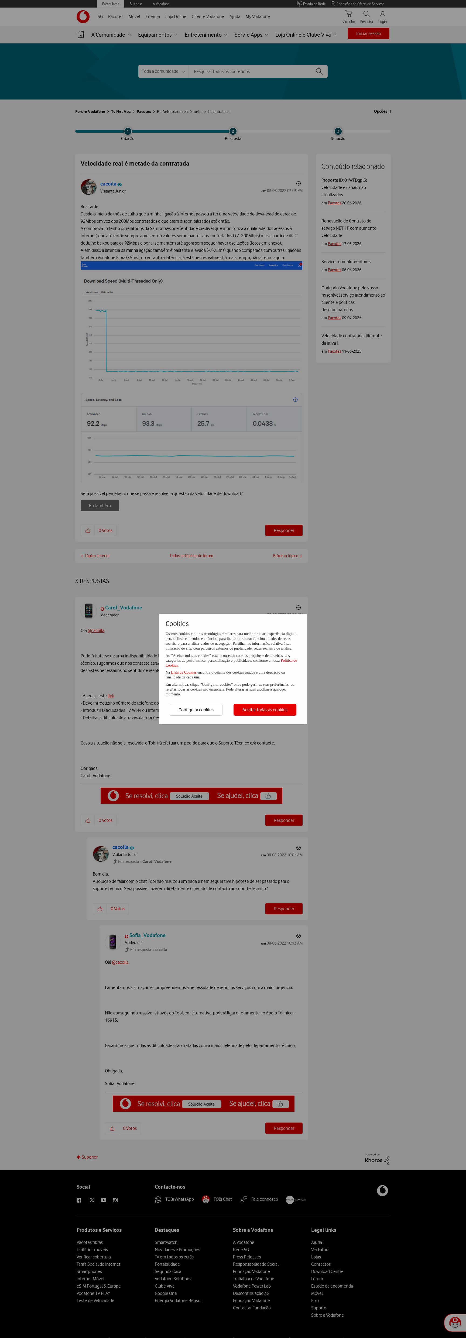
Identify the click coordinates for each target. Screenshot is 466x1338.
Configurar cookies (196, 709)
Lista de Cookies (184, 672)
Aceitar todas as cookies (264, 709)
